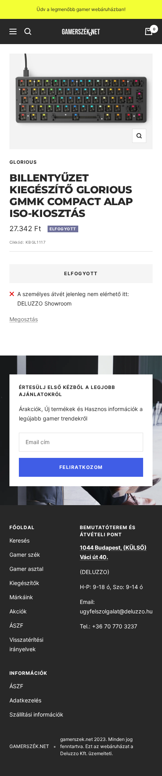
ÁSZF (16, 625)
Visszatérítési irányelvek (26, 644)
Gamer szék (24, 554)
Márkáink (21, 597)
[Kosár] (149, 31)
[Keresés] (27, 31)
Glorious (23, 162)
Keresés (19, 540)
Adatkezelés (25, 700)
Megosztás (23, 319)
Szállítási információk (36, 714)
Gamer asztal (26, 568)
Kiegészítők (24, 583)
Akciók (18, 611)
